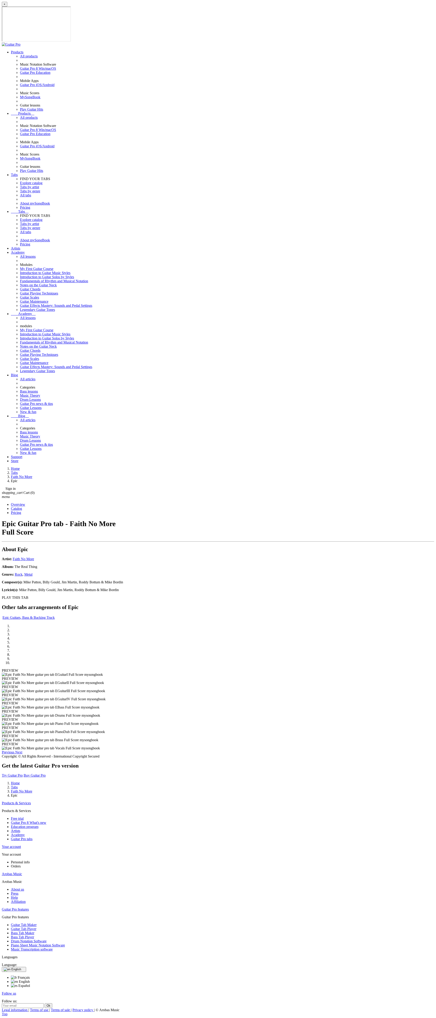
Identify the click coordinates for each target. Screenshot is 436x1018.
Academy (18, 252)
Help (14, 897)
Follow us (9, 993)
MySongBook (30, 97)
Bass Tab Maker (22, 933)
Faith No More (23, 559)
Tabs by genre (30, 191)
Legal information (15, 1010)
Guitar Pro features (15, 909)
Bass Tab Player (22, 937)
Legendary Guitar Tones (37, 310)
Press (14, 893)
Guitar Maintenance (34, 301)
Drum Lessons (30, 399)
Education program (24, 827)
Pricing (25, 207)
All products (29, 56)
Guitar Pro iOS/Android (37, 85)
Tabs (14, 175)
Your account (11, 847)
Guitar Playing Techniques (39, 293)
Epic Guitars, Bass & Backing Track (28, 617)
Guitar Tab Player (23, 929)
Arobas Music (12, 874)
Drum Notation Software (29, 941)
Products (17, 52)
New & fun (28, 412)
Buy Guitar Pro (35, 775)
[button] (8, 752)
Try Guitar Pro (12, 775)
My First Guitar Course (36, 269)
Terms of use (39, 1010)
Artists (15, 248)
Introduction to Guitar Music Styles (45, 273)
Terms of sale (61, 1010)
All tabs (25, 195)
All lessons (28, 256)
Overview (18, 504)
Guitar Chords (30, 289)
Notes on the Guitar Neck (38, 285)
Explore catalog (31, 183)
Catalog (16, 508)
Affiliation (18, 902)
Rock (18, 574)
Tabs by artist (29, 187)
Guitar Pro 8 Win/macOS (38, 68)
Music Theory (30, 395)
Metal (28, 574)
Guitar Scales (29, 297)
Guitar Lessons (31, 408)
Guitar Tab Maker (24, 925)
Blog (14, 375)
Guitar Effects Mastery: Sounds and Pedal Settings (56, 305)
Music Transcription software (32, 949)
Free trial (17, 818)
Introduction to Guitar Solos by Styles (47, 277)
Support (16, 457)
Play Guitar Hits (31, 109)
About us (17, 889)
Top (4, 1014)
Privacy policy (83, 1010)
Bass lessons (29, 391)
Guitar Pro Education (35, 72)
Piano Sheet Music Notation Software (38, 945)
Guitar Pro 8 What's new (28, 823)
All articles (27, 379)
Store (14, 461)
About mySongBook (35, 203)
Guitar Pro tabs (21, 839)
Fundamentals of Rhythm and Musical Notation (54, 281)
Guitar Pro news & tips (36, 404)
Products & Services (16, 803)
